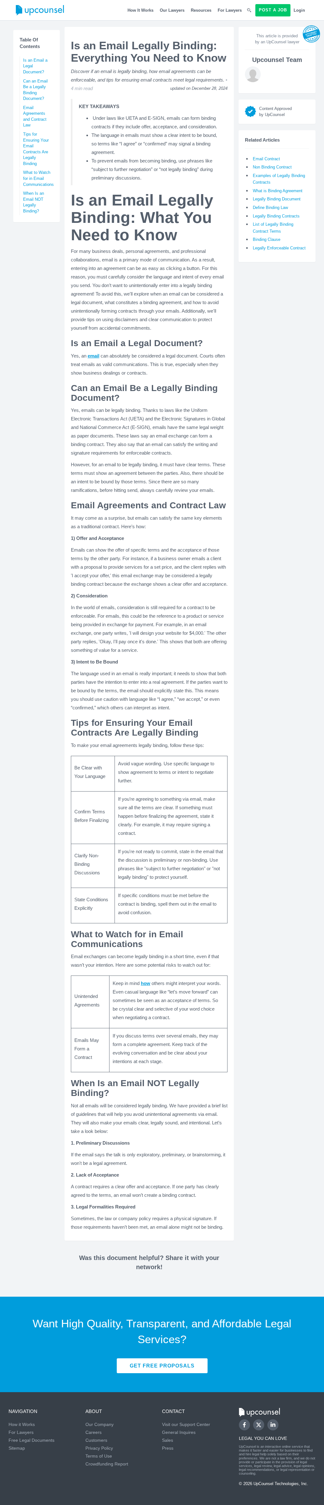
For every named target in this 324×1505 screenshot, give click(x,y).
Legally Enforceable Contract (279, 248)
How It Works (140, 10)
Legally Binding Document (277, 199)
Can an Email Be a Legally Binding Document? (35, 90)
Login (299, 10)
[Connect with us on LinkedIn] (272, 1424)
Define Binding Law (270, 207)
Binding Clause (266, 239)
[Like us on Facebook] (244, 1424)
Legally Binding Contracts (276, 216)
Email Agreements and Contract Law (35, 116)
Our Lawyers (172, 10)
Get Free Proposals (162, 1365)
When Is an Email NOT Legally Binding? (33, 202)
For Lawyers (230, 10)
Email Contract (266, 158)
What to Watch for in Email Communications (38, 178)
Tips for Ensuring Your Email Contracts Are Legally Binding (36, 149)
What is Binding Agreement (277, 190)
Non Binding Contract (272, 167)
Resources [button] (201, 10)
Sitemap (17, 1448)
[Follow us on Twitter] (258, 1425)
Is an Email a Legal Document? (35, 66)
